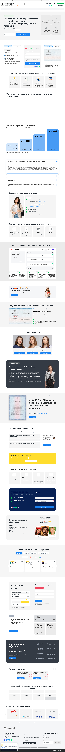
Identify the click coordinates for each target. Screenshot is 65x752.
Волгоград (38, 698)
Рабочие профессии (54, 8)
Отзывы (19, 0)
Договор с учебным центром (43, 396)
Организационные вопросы (27, 431)
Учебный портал (61, 5)
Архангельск (38, 691)
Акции (50, 0)
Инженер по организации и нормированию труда (23, 673)
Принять (9, 749)
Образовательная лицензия (9, 5)
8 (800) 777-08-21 (42, 201)
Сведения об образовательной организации (26, 0)
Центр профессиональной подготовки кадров (9, 4)
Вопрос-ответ (38, 0)
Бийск (38, 695)
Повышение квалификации (32, 8)
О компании (26, 733)
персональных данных (56, 738)
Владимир (26, 698)
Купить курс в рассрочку (31, 461)
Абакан (14, 691)
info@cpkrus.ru (62, 0)
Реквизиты (26, 740)
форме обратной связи (34, 206)
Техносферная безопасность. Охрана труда (39, 673)
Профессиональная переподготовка (11, 8)
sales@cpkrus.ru (42, 204)
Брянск (50, 695)
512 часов (17, 46)
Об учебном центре (13, 0)
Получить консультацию (23, 34)
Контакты (53, 0)
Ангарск (26, 691)
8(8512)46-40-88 (50, 4)
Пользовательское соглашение (42, 747)
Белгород (26, 695)
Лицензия (57, 46)
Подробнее (3, 747)
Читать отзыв (12, 570)
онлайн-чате (32, 203)
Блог (35, 0)
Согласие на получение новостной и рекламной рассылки (28, 747)
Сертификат (42, 309)
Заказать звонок (60, 3)
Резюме (49, 309)
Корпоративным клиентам (45, 0)
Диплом (48, 46)
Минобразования (43, 413)
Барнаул (14, 695)
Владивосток (14, 698)
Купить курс (14, 294)
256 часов (8, 46)
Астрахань (50, 691)
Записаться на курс (32, 63)
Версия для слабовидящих (29, 743)
